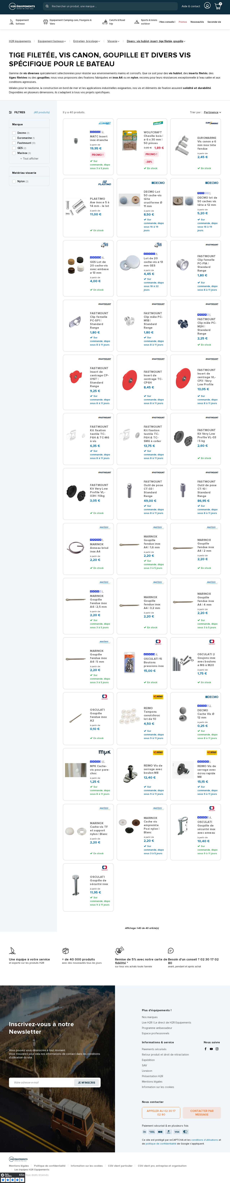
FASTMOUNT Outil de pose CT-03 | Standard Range (153, 489)
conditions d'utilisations (204, 1139)
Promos (183, 22)
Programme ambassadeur (157, 1028)
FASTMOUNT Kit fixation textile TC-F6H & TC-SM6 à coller (153, 434)
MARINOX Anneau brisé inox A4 (99, 548)
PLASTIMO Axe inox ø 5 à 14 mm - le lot (99, 202)
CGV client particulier (120, 1165)
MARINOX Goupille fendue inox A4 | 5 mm (98, 656)
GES (21, 148)
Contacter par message (202, 1112)
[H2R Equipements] (22, 6)
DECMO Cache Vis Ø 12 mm (206, 714)
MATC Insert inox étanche (99, 138)
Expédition (148, 1060)
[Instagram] (217, 1049)
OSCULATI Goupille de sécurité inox (99, 880)
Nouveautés (197, 22)
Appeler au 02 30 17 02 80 (161, 1112)
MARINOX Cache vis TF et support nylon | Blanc (99, 828)
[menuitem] (23, 22)
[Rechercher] (47, 6)
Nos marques (150, 1017)
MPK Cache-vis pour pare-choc (99, 769)
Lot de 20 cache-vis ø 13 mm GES (153, 262)
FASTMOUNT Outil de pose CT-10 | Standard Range (207, 489)
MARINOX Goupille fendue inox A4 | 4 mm (205, 599)
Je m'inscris (86, 1082)
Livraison (147, 1070)
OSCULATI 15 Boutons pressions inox (154, 662)
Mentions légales (152, 1081)
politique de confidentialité (161, 1143)
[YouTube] (211, 1049)
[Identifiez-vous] (207, 5)
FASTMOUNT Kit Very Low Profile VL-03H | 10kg (99, 490)
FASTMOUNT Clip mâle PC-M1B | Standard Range (153, 321)
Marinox (24, 153)
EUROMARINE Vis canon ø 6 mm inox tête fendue (206, 143)
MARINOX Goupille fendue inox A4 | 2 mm (205, 545)
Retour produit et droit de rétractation (165, 1054)
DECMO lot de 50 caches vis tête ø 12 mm (207, 201)
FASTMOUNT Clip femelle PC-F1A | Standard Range (206, 263)
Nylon (22, 181)
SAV (144, 1065)
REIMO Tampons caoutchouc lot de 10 (152, 713)
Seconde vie (214, 22)
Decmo (23, 133)
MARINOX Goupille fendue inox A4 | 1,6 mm (152, 542)
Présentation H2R (152, 1076)
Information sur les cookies (158, 1087)
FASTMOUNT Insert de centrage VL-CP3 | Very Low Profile (206, 377)
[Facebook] (205, 1049)
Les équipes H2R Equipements (31, 1169)
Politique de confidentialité (49, 1165)
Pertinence (211, 112)
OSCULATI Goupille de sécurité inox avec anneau (206, 827)
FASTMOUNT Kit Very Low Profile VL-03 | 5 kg (206, 435)
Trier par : (196, 112)
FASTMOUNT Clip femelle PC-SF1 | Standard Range (99, 321)
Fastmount (26, 143)
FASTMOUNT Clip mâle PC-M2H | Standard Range (206, 326)
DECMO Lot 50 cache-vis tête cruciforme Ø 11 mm (153, 199)
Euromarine (25, 138)
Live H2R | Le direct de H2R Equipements (166, 1022)
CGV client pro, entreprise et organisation (162, 1165)
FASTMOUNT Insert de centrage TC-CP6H (153, 377)
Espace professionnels (155, 1033)
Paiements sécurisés (154, 1049)
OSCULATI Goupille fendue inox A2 (98, 715)
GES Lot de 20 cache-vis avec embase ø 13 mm (99, 267)
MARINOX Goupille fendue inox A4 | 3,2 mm (152, 602)
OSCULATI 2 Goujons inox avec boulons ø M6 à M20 (206, 660)
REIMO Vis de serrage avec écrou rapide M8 (206, 771)
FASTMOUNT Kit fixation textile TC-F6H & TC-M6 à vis (99, 434)
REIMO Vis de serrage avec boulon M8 (153, 769)
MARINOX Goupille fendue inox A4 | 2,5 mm (98, 601)
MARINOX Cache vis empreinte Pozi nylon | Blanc (151, 825)
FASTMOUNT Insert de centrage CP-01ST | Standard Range (99, 377)
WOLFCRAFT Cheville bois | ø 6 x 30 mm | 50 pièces (153, 138)
